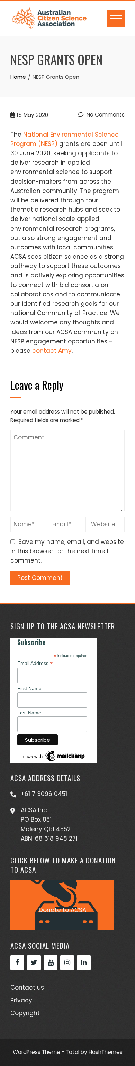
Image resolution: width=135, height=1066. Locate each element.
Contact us (27, 987)
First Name (29, 688)
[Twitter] (34, 962)
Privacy (21, 1000)
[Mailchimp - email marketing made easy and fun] (53, 755)
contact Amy (52, 350)
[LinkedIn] (84, 962)
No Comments (105, 114)
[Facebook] (17, 962)
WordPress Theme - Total (46, 1052)
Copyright (25, 1013)
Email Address (35, 663)
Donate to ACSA (62, 910)
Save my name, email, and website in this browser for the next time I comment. (67, 551)
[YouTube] (50, 962)
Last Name (29, 712)
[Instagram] (67, 962)
